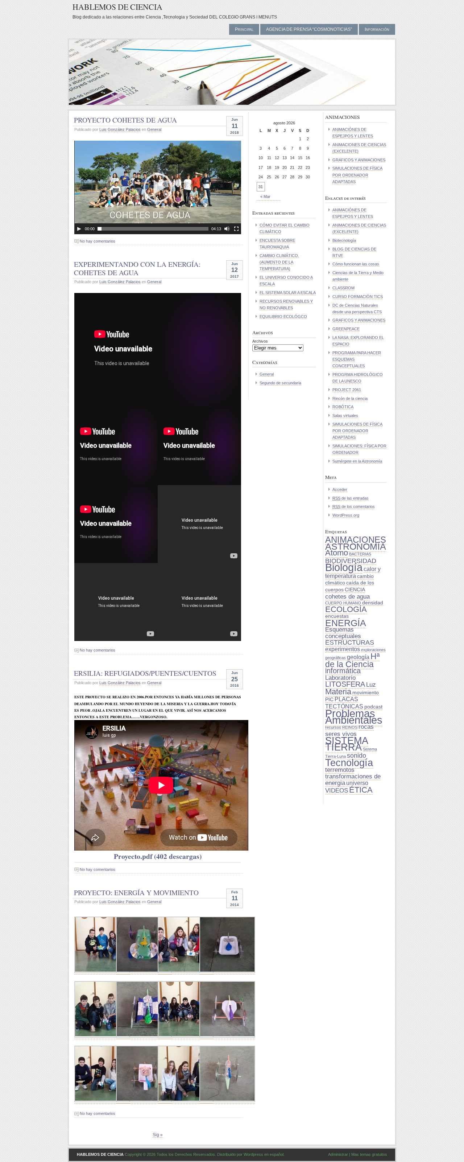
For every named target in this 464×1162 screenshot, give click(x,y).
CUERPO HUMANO (343, 603)
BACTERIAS (360, 554)
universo (357, 783)
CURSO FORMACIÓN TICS (357, 296)
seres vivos (341, 733)
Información (377, 29)
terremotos (340, 769)
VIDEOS (336, 790)
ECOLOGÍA (346, 609)
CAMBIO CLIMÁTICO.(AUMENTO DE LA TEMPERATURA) (279, 262)
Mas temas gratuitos (369, 1154)
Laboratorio (340, 677)
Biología (343, 567)
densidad (372, 602)
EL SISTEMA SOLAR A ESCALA (288, 292)
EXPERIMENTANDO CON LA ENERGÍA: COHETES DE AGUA (137, 268)
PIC (329, 699)
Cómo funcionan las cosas (355, 264)
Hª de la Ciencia (352, 660)
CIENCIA (355, 589)
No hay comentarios (97, 241)
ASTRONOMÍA (355, 546)
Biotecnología (344, 240)
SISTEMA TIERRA (346, 744)
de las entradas (350, 498)
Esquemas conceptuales (343, 633)
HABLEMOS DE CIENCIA (117, 6)
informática (343, 671)
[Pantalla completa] (236, 229)
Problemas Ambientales (353, 717)
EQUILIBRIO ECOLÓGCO (283, 316)
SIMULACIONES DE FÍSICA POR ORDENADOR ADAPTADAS (357, 174)
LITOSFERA (345, 684)
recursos (333, 727)
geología (358, 657)
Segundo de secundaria (280, 383)
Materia (338, 691)
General (154, 129)
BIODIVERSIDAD (350, 561)
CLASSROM (343, 288)
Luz (371, 684)
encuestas (337, 616)
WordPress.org (345, 515)
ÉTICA (361, 789)
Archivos (260, 341)
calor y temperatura (353, 572)
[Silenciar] (227, 229)
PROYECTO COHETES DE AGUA (125, 119)
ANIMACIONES (355, 540)
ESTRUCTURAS (349, 642)
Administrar (338, 1154)
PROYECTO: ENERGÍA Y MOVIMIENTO (136, 892)
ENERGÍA (345, 623)
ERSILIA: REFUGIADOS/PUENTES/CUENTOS (145, 673)
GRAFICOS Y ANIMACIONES (358, 160)
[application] (157, 187)
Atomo (336, 552)
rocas (366, 726)
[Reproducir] (79, 229)
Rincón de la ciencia (350, 398)
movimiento (365, 692)
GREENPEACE (346, 329)
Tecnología (349, 762)
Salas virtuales (345, 415)
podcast (373, 707)
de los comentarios (353, 506)
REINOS (349, 727)
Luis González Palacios (120, 129)
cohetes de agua (347, 596)
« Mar (265, 196)
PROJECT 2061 (346, 390)
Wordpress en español (263, 1154)
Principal (244, 29)
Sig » (158, 1134)
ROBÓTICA (342, 407)
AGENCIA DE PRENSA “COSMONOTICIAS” (309, 29)
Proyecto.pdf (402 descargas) (158, 856)
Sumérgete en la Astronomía (357, 461)
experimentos (342, 649)
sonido (356, 755)
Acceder (339, 489)
